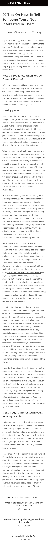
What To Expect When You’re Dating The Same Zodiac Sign (24, 504)
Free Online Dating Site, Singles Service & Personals (24, 521)
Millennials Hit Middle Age (24, 536)
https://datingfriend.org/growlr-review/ (24, 272)
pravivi (9, 32)
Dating (38, 32)
